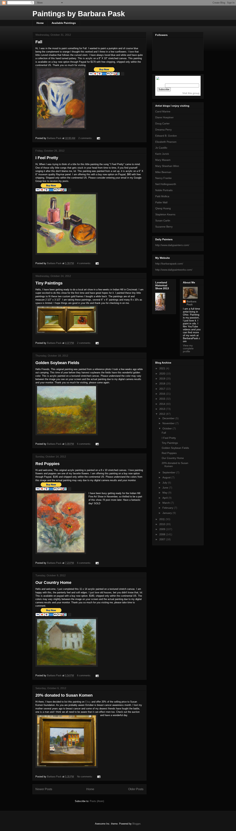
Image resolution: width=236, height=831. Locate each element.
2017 (162, 388)
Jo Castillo (161, 147)
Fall (38, 42)
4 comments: (84, 263)
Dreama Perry (163, 129)
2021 (162, 368)
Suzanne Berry (164, 226)
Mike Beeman (163, 172)
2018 (162, 383)
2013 (162, 408)
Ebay (88, 701)
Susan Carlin (162, 220)
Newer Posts (43, 789)
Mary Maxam (163, 159)
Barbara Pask (191, 303)
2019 (162, 378)
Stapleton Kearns (165, 214)
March (166, 502)
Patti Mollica (162, 196)
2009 (162, 529)
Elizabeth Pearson (165, 141)
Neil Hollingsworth (165, 184)
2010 (162, 524)
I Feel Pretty (46, 157)
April (165, 497)
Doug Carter (162, 123)
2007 (162, 539)
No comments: (85, 776)
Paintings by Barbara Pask (78, 14)
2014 (162, 403)
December (168, 418)
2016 (162, 393)
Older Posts (135, 789)
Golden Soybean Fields (57, 362)
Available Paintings (64, 22)
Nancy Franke (163, 178)
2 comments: (85, 138)
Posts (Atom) (97, 801)
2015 (162, 398)
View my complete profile (188, 348)
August (166, 477)
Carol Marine (162, 111)
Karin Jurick (162, 153)
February (168, 507)
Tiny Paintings (49, 283)
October (167, 428)
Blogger (136, 823)
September (169, 472)
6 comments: (84, 443)
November (168, 423)
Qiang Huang (163, 208)
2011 (162, 519)
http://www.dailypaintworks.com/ (173, 269)
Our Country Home (53, 582)
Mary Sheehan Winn (167, 165)
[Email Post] (98, 138)
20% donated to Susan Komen (64, 695)
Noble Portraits (164, 190)
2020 (162, 373)
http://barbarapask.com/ (169, 263)
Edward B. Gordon (166, 135)
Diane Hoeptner (164, 117)
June (165, 487)
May (165, 492)
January (167, 512)
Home (40, 22)
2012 (162, 413)
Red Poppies (47, 463)
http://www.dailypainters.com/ (172, 245)
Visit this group (190, 93)
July (165, 482)
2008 (162, 534)
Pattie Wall (161, 202)
